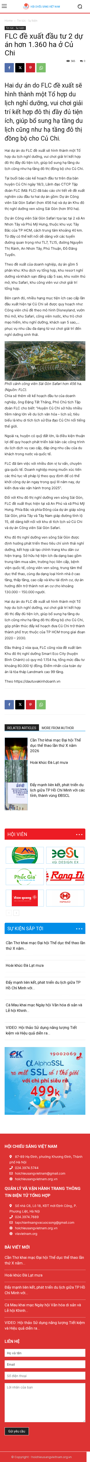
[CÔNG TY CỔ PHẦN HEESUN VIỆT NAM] (65, 855)
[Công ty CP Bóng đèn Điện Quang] (25, 898)
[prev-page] (7, 807)
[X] (19, 67)
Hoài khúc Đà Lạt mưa (49, 762)
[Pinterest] (30, 67)
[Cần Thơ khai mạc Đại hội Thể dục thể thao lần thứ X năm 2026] (16, 755)
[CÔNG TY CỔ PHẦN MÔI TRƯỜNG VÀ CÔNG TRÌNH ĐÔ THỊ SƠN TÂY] (25, 855)
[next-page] (15, 807)
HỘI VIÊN (17, 834)
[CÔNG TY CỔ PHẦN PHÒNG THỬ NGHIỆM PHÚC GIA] (25, 877)
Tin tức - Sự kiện (27, 21)
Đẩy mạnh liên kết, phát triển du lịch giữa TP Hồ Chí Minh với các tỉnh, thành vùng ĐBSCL (57, 790)
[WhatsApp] (41, 67)
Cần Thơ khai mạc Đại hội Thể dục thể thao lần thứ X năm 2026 (55, 745)
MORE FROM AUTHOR (58, 728)
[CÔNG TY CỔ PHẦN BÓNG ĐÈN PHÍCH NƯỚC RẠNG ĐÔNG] (65, 877)
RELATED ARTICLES (21, 728)
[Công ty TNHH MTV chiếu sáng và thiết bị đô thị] (65, 898)
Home (9, 21)
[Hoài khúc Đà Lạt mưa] (16, 777)
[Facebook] (9, 67)
